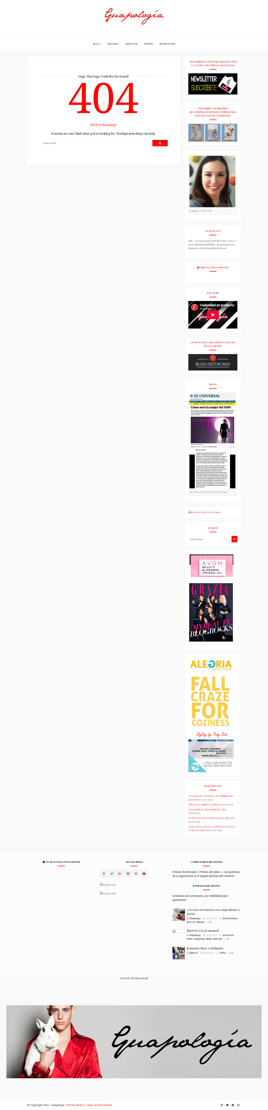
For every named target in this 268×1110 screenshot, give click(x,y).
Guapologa (195, 918)
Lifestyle (200, 922)
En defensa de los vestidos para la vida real (211, 817)
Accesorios (228, 935)
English (112, 43)
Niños (223, 953)
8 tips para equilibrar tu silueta (204, 804)
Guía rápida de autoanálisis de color (207, 809)
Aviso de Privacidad (99, 1105)
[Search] (160, 143)
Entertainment (230, 918)
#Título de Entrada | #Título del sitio (195, 871)
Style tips (217, 939)
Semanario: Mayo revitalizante (205, 948)
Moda (209, 939)
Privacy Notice (76, 1105)
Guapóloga (199, 939)
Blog (96, 43)
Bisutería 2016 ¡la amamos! (203, 930)
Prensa (148, 43)
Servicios (132, 43)
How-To (191, 922)
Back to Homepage (103, 125)
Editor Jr (193, 953)
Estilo (190, 939)
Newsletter (167, 43)
